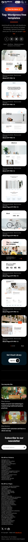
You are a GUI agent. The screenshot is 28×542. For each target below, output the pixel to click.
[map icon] (8, 529)
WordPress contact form (9, 474)
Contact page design (7, 491)
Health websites (6, 512)
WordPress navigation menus (10, 471)
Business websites (7, 500)
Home (5, 44)
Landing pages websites (8, 487)
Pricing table (5, 473)
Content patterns (6, 476)
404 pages (4, 488)
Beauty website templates (9, 498)
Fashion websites (6, 507)
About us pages (6, 490)
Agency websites (6, 496)
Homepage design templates (10, 486)
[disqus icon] (11, 39)
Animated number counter (9, 472)
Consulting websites (7, 502)
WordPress (10, 44)
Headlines (4, 466)
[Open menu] (25, 2)
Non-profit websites (7, 515)
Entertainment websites (8, 504)
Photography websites (8, 517)
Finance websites (6, 508)
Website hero (5, 460)
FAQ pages (4, 495)
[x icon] (7, 39)
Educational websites (8, 503)
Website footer (6, 465)
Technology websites (8, 520)
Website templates (18, 44)
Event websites (6, 506)
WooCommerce (6, 479)
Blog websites (5, 493)
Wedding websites (7, 524)
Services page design (8, 492)
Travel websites (6, 523)
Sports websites (6, 519)
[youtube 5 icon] (21, 39)
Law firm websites (7, 514)
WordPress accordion (8, 461)
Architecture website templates (11, 497)
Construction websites (8, 501)
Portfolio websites (7, 518)
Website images (6, 468)
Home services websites (9, 513)
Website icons (5, 467)
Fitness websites (6, 509)
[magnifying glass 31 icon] (16, 39)
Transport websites (7, 522)
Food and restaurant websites (10, 511)
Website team (5, 477)
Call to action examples (8, 463)
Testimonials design (7, 478)
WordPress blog (6, 462)
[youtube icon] (5, 529)
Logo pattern (5, 470)
